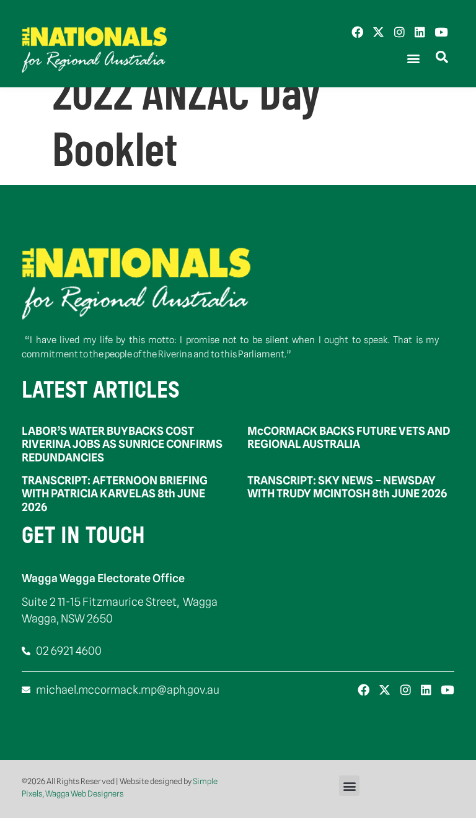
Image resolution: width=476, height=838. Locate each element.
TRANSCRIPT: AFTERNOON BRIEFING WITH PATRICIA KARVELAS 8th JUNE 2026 (115, 493)
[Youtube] (441, 32)
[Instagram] (399, 32)
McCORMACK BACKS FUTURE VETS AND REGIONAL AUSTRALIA (348, 437)
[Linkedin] (420, 32)
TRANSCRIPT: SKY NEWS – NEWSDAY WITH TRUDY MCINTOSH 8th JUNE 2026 (347, 487)
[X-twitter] (378, 32)
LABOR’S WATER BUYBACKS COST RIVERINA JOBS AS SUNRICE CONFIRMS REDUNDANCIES (122, 444)
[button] (413, 58)
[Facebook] (357, 32)
